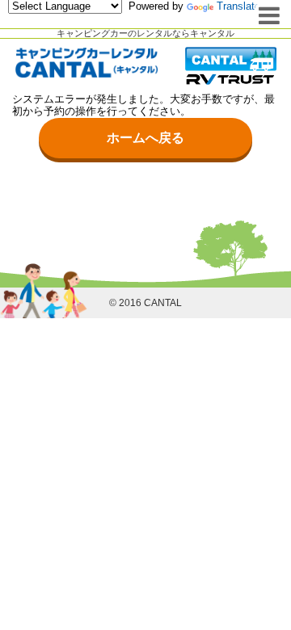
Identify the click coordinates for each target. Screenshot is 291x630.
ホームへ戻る (145, 138)
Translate (238, 6)
